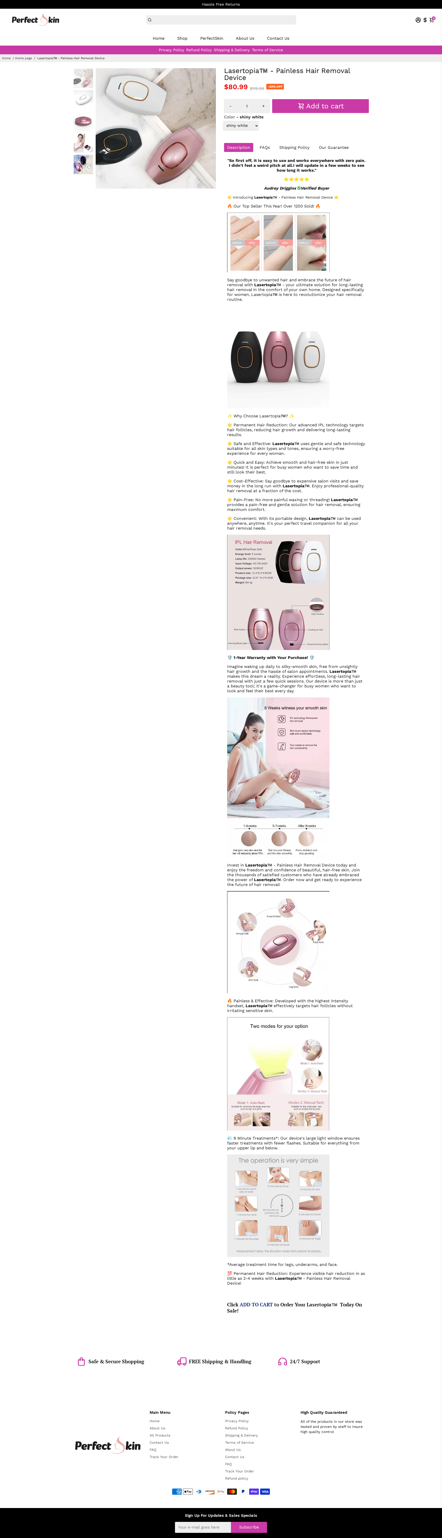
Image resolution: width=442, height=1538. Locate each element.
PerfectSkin (211, 38)
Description (238, 147)
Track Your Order (164, 1457)
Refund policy (236, 1478)
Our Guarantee (334, 147)
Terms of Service (267, 50)
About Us (245, 38)
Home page (23, 58)
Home (158, 38)
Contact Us (278, 38)
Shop (182, 38)
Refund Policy (199, 50)
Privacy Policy (171, 50)
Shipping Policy (294, 147)
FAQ (153, 1450)
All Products (160, 1435)
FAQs (265, 147)
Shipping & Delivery (232, 50)
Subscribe (249, 1527)
